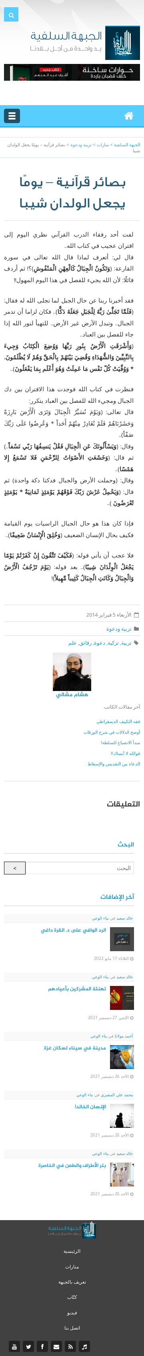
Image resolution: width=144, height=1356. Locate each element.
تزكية (113, 642)
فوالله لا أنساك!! (125, 753)
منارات (72, 1266)
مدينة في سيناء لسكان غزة (75, 1048)
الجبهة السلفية (127, 144)
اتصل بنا (72, 1327)
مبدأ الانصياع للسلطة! (120, 742)
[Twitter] (29, 1347)
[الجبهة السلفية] (85, 42)
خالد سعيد (124, 918)
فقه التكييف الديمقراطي (118, 721)
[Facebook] (43, 1347)
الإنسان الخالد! (90, 1107)
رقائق (85, 642)
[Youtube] (15, 1347)
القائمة (12, 116)
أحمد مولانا (123, 1036)
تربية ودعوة (119, 628)
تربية (126, 642)
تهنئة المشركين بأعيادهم (77, 989)
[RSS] (71, 1347)
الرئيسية (72, 1251)
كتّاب (72, 1297)
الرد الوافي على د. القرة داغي (73, 930)
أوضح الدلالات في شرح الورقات (112, 732)
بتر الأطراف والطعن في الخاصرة (72, 1165)
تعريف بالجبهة (72, 1281)
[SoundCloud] (85, 1347)
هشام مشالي (72, 694)
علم (72, 642)
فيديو (72, 1312)
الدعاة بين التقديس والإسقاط (114, 764)
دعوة (99, 642)
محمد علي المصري (116, 1094)
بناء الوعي (100, 918)
